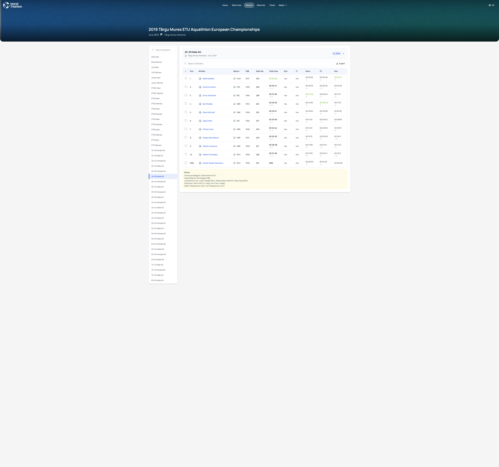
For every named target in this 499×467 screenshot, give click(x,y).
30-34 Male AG (157, 187)
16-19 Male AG (157, 155)
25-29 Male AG (157, 176)
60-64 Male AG (157, 249)
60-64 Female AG (158, 244)
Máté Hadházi (208, 78)
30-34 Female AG (158, 181)
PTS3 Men (155, 109)
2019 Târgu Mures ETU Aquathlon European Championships (204, 29)
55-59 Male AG (157, 238)
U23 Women (156, 72)
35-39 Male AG (157, 197)
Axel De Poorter (209, 87)
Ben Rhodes (208, 104)
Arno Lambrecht (209, 95)
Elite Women (156, 62)
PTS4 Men (155, 119)
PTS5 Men (155, 129)
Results (249, 5)
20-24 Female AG (158, 161)
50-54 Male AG (157, 228)
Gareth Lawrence (210, 146)
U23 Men (155, 67)
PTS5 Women (156, 135)
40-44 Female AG (158, 202)
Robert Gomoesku (210, 154)
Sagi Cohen (207, 121)
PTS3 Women (156, 114)
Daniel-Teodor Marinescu (213, 163)
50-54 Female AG (158, 223)
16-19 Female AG (158, 150)
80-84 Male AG (157, 280)
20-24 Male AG (157, 166)
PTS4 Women (156, 124)
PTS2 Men (155, 98)
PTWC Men (155, 88)
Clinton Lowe (208, 129)
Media (281, 5)
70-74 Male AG (157, 264)
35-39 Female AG (158, 192)
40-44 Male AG (157, 207)
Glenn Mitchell (209, 112)
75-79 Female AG (158, 270)
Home (225, 5)
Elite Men (155, 57)
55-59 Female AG (158, 233)
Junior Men (155, 77)
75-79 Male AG (157, 275)
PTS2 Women (156, 103)
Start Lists (236, 5)
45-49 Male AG (157, 218)
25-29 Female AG (158, 171)
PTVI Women (156, 145)
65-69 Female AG (158, 254)
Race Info (261, 5)
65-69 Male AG (157, 259)
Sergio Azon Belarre (211, 137)
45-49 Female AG (158, 212)
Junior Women (157, 83)
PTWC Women (157, 93)
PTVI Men (155, 140)
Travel (272, 5)
